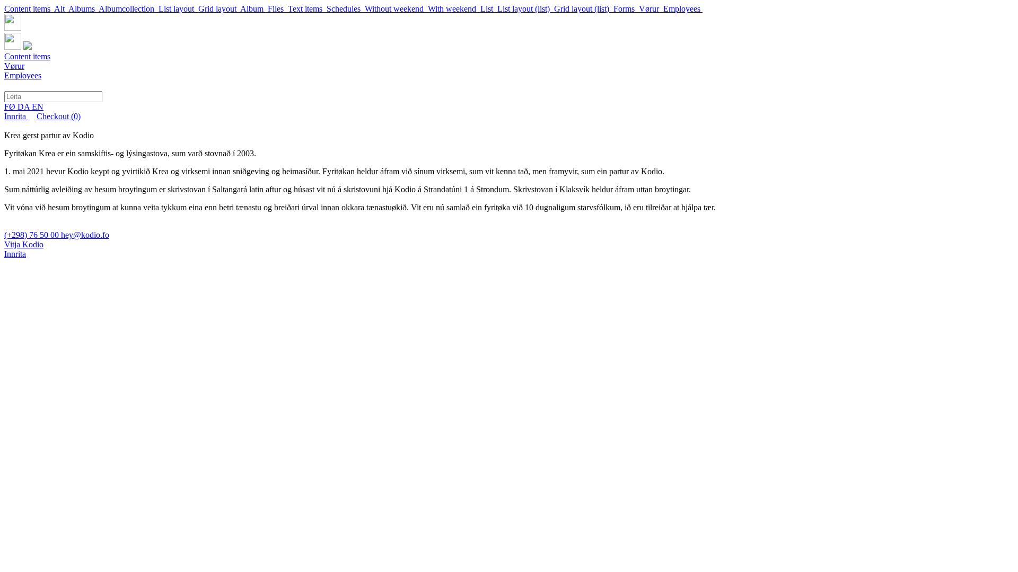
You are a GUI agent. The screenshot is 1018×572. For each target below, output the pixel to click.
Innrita (16, 116)
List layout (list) (525, 8)
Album (254, 8)
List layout (178, 8)
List (488, 8)
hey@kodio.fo (85, 234)
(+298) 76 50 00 (32, 234)
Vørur (651, 8)
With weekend (454, 8)
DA (24, 106)
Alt (61, 8)
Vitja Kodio (23, 244)
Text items (307, 8)
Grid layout (219, 8)
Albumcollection (129, 8)
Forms (626, 8)
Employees (683, 8)
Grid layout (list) (583, 8)
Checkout (59, 116)
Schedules (346, 8)
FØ (10, 106)
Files (278, 8)
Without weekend (396, 8)
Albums (83, 8)
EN (37, 106)
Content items (29, 8)
